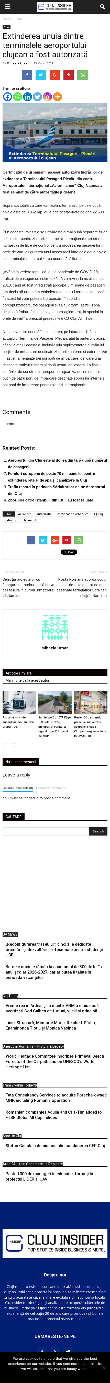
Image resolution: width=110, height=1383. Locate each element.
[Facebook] (7, 96)
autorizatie (44, 514)
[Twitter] (37, 96)
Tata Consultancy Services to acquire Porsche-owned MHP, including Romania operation (56, 1098)
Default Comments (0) (18, 788)
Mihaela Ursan (18, 63)
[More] (57, 96)
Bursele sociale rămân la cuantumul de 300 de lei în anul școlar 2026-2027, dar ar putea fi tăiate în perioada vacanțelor (54, 972)
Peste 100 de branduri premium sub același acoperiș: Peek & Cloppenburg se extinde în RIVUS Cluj (90, 727)
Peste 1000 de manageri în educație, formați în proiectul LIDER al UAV (49, 1176)
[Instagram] (47, 96)
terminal (30, 520)
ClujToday (10, 996)
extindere (11, 520)
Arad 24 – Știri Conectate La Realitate (33, 1164)
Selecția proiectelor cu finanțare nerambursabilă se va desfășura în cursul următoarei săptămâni (28, 587)
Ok (55, 1375)
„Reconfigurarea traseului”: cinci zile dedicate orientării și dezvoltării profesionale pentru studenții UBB (54, 949)
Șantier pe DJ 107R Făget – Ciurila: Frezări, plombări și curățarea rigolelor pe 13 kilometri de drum (54, 727)
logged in (31, 798)
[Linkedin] (27, 96)
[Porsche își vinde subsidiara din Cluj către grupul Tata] (19, 702)
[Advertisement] (55, 885)
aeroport (24, 514)
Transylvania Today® (20, 1085)
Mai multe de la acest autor (27, 680)
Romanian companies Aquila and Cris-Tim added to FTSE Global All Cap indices (54, 1115)
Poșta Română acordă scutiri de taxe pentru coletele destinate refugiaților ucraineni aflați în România (82, 587)
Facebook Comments (51, 788)
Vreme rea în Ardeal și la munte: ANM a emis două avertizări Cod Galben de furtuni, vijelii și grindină (52, 1008)
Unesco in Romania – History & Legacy (33, 1046)
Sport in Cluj (12, 1136)
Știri (6, 27)
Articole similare (19, 673)
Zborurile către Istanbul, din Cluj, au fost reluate (50, 500)
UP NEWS (10, 934)
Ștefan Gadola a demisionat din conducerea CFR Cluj (55, 1145)
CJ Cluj (98, 514)
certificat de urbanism (73, 514)
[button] (103, 7)
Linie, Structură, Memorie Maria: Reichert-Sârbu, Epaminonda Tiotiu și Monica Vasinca (51, 1025)
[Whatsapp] (17, 96)
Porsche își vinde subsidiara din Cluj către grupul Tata (19, 722)
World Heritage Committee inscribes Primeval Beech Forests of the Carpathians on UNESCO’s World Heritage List (55, 1061)
